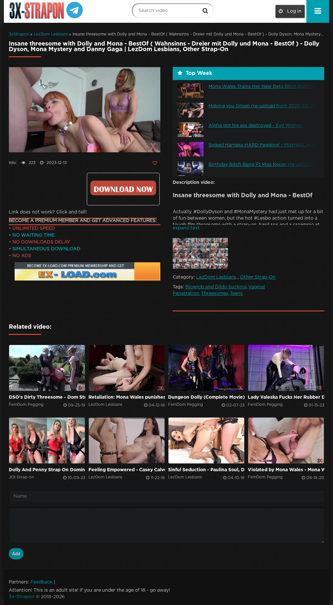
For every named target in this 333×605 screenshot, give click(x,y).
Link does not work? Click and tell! (48, 212)
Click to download (123, 188)
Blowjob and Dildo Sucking (215, 287)
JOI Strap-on (21, 477)
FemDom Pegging (26, 404)
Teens (236, 294)
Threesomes (214, 294)
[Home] (37, 10)
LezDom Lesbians (51, 34)
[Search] (205, 11)
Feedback (41, 582)
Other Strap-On (258, 277)
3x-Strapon (21, 597)
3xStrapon (19, 34)
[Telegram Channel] (74, 9)
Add (16, 553)
